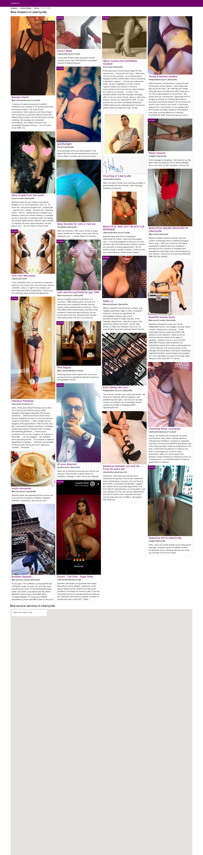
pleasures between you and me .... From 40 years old (123, 467)
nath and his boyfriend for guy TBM (78, 292)
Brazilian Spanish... (23, 576)
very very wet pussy (23, 275)
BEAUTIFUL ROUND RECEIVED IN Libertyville (168, 230)
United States (25, 8)
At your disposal (66, 464)
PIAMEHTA (15, 3)
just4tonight (64, 143)
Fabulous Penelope (23, 400)
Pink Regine (64, 367)
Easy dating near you (115, 387)
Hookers (14, 8)
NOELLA (108, 301)
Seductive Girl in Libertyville (165, 537)
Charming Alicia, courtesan (164, 428)
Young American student (163, 76)
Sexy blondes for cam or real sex (76, 223)
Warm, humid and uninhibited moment (120, 62)
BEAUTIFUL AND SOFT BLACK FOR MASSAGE (123, 228)
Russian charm (20, 97)
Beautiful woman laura (162, 317)
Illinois (36, 8)
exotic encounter (21, 488)
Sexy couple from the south (28, 195)
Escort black (64, 50)
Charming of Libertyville (117, 175)
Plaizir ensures (157, 152)
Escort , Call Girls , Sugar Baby (75, 576)
